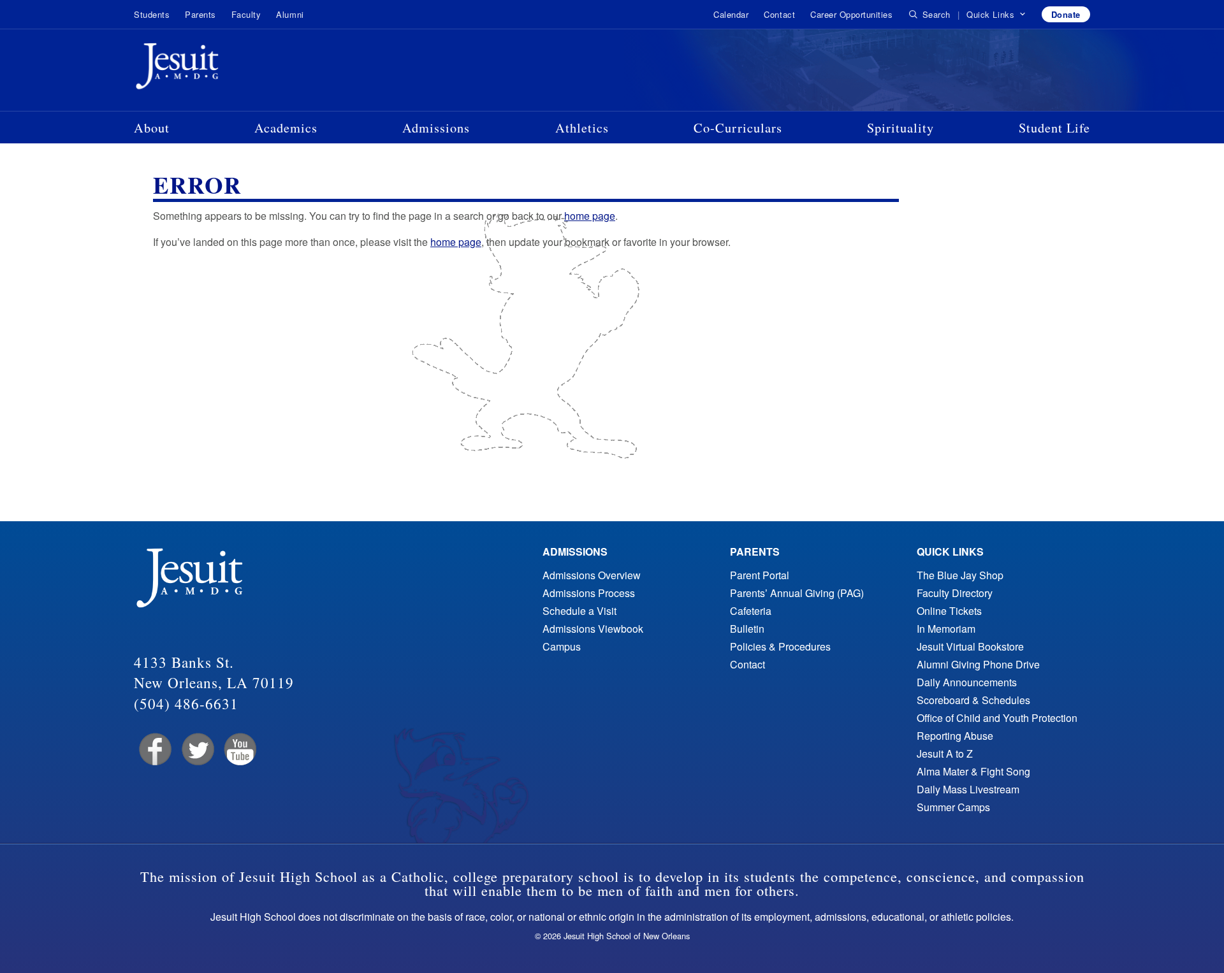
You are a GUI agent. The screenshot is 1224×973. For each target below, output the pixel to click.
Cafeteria (750, 610)
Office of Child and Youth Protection (997, 717)
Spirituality (900, 127)
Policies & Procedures (780, 646)
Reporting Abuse (955, 735)
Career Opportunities (851, 14)
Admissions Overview (592, 575)
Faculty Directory (955, 593)
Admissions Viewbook (593, 628)
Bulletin (747, 628)
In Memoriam (946, 628)
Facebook (153, 749)
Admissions (436, 127)
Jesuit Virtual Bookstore (970, 646)
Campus (562, 646)
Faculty (246, 14)
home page (589, 215)
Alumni (289, 14)
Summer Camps (953, 807)
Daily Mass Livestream (968, 789)
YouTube (239, 749)
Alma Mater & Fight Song (973, 771)
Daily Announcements (967, 682)
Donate (1066, 14)
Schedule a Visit (579, 610)
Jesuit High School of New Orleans (223, 69)
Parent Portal (759, 575)
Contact (779, 14)
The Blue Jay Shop (960, 575)
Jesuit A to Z (945, 753)
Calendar (730, 14)
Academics (285, 127)
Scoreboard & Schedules (973, 700)
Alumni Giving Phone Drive (978, 664)
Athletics (582, 127)
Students (152, 14)
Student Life (1054, 127)
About (152, 127)
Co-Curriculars (738, 127)
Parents (200, 14)
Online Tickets (949, 610)
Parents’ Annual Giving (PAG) (797, 593)
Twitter (196, 749)
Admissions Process (589, 593)
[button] (996, 14)
